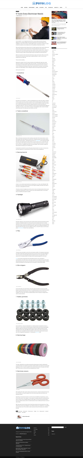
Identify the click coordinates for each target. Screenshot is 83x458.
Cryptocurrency (54, 91)
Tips (53, 207)
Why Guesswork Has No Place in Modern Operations (22, 443)
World (53, 222)
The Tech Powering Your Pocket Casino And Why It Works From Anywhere (23, 440)
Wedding (53, 220)
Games (37, 7)
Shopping (53, 189)
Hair (53, 134)
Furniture (53, 124)
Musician (53, 167)
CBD (53, 80)
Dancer (53, 95)
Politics (53, 180)
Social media (54, 199)
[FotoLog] (41, 3)
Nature (53, 169)
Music (53, 166)
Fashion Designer (55, 114)
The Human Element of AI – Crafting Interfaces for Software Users (61, 33)
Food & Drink (54, 121)
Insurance (53, 147)
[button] (66, 7)
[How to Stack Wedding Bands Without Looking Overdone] (54, 43)
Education (53, 104)
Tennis (53, 206)
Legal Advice (54, 151)
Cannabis (53, 75)
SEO (52, 187)
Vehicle (53, 216)
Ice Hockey (54, 143)
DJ (52, 101)
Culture (53, 93)
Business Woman (55, 71)
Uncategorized (54, 215)
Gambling (53, 126)
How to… (53, 141)
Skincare (53, 193)
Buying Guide (54, 74)
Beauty (53, 61)
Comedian (53, 84)
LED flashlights (20, 227)
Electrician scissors (30, 411)
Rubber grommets (42, 411)
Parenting (53, 174)
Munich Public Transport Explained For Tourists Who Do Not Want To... (62, 38)
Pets (53, 177)
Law (52, 150)
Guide (53, 133)
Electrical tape (20, 411)
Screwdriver (46, 411)
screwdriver (38, 140)
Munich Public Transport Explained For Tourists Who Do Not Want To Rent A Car (23, 449)
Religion (53, 184)
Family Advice (54, 111)
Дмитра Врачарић (19, 15)
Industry (53, 146)
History (53, 137)
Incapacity (53, 144)
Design (53, 98)
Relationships (54, 183)
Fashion (53, 113)
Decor (53, 97)
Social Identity (54, 196)
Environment (54, 107)
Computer (53, 87)
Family (53, 110)
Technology (50, 7)
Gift (52, 131)
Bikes (53, 64)
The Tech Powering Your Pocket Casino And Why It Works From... (59, 20)
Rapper (53, 182)
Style (46, 7)
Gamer (53, 127)
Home (22, 7)
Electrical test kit (25, 411)
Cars (53, 77)
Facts (53, 108)
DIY (52, 100)
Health (53, 136)
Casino (53, 78)
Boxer (53, 68)
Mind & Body (54, 157)
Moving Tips (54, 164)
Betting (53, 62)
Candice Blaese (54, 22)
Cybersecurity (54, 94)
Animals (53, 55)
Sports (53, 200)
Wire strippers (24, 412)
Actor (53, 51)
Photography (54, 179)
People (53, 176)
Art (52, 57)
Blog (53, 67)
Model (53, 159)
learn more (37, 332)
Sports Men (54, 202)
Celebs (53, 81)
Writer (53, 223)
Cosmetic (53, 88)
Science (53, 186)
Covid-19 (53, 90)
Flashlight (35, 411)
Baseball (53, 58)
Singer (53, 190)
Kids (53, 149)
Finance (53, 118)
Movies (53, 163)
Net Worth (42, 7)
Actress (53, 52)
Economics (54, 103)
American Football (55, 54)
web (53, 219)
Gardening (54, 130)
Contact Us (56, 7)
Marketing (53, 156)
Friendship (54, 123)
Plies (17, 258)
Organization (54, 173)
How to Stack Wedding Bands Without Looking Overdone (23, 452)
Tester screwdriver (18, 412)
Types (53, 213)
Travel (61, 7)
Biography (53, 65)
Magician (53, 154)
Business (25, 7)
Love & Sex (54, 153)
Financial (53, 120)
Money (53, 160)
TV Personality (54, 212)
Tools (53, 209)
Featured (53, 117)
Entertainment (31, 7)
